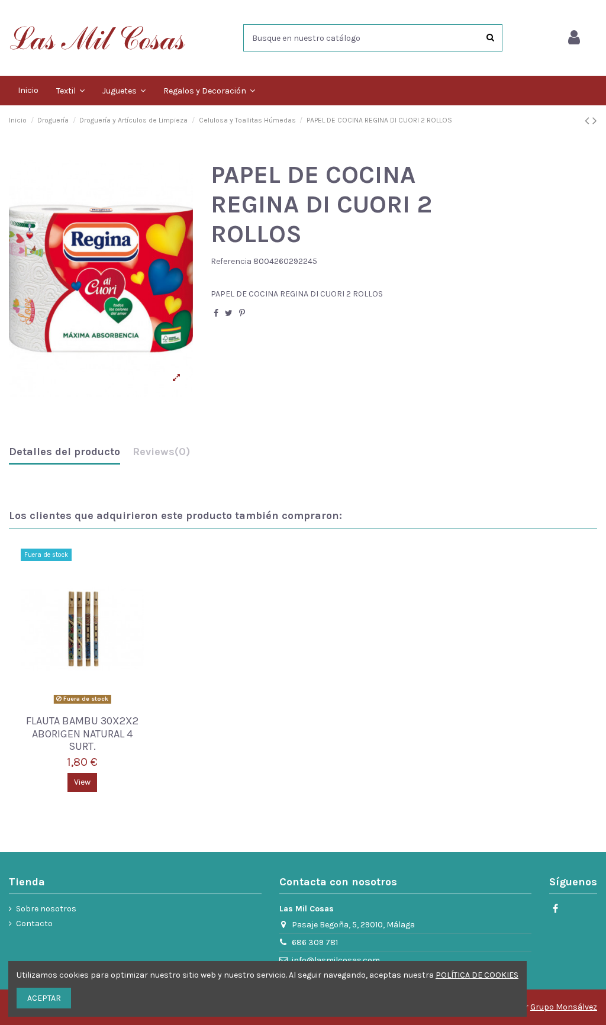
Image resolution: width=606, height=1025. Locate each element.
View (82, 782)
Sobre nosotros (46, 909)
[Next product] (594, 121)
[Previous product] (588, 121)
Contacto (34, 923)
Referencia (231, 261)
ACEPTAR (44, 998)
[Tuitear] (229, 313)
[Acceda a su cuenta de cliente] (574, 38)
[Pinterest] (242, 313)
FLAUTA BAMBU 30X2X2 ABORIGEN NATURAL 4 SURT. (82, 733)
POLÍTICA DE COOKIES (477, 975)
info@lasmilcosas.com (336, 960)
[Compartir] (216, 313)
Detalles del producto (64, 452)
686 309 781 (315, 942)
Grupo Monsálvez (563, 1007)
